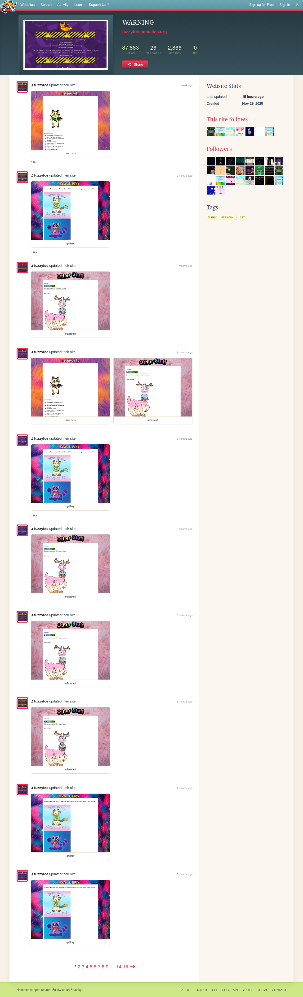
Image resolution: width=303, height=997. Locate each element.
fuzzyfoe (41, 84)
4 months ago (184, 788)
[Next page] (132, 966)
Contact (279, 990)
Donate (202, 990)
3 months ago (184, 438)
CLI (214, 990)
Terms (262, 990)
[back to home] (8, 6)
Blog (225, 990)
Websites (27, 4)
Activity (63, 4)
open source (42, 989)
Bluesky (76, 989)
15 (125, 966)
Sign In (284, 4)
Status (248, 990)
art (242, 217)
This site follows (227, 119)
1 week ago (185, 85)
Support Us (97, 4)
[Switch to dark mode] (298, 4)
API (235, 990)
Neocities (23, 989)
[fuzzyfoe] (22, 87)
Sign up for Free (261, 4)
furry (212, 217)
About (186, 990)
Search (46, 4)
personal (228, 217)
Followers (219, 149)
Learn (78, 4)
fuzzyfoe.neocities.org (144, 31)
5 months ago (184, 874)
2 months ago (184, 175)
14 (118, 966)
